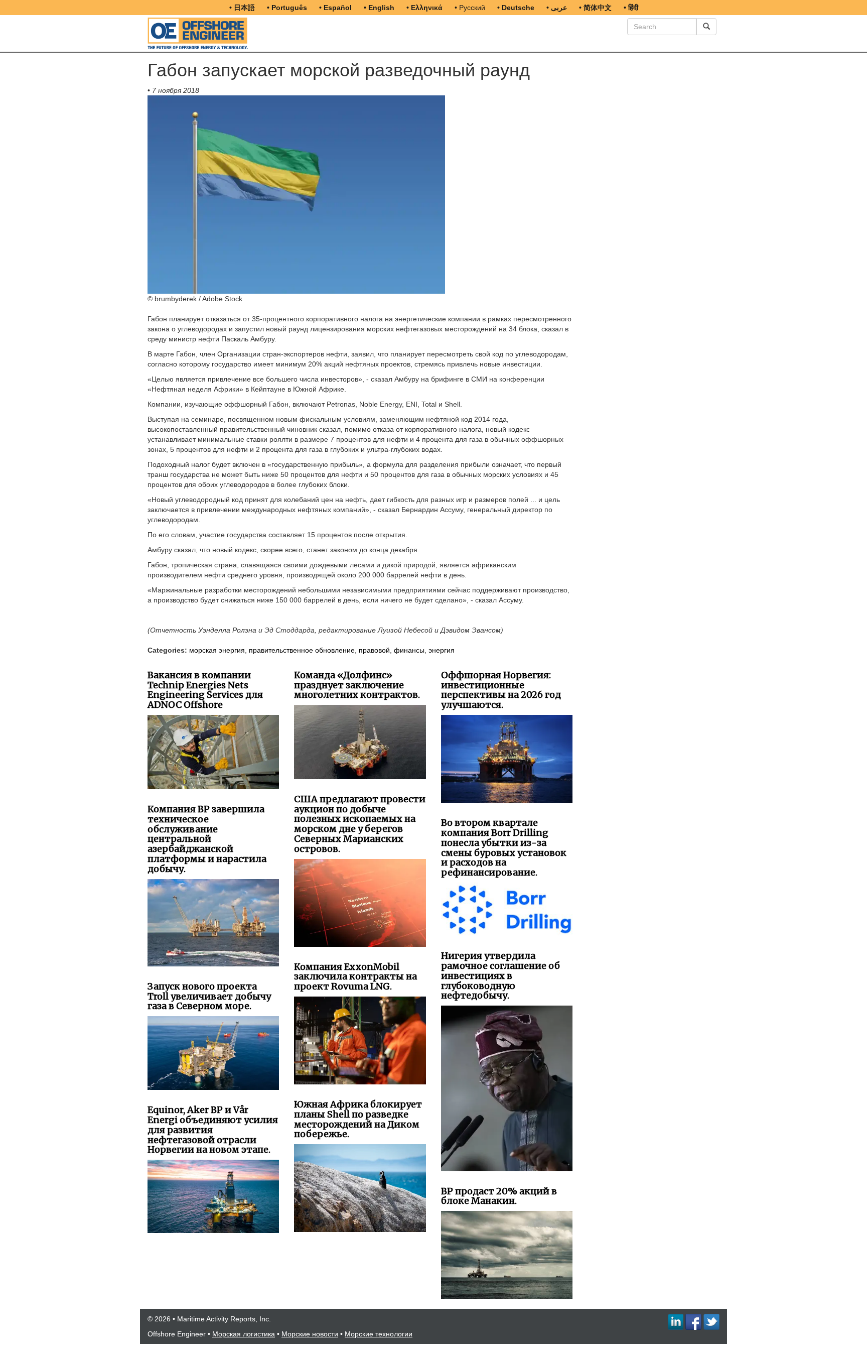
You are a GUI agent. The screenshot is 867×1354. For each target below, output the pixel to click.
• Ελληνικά (424, 8)
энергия (441, 650)
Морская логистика (243, 1334)
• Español (335, 8)
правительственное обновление (302, 650)
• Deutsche (515, 8)
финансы (409, 650)
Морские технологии (378, 1334)
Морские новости (309, 1334)
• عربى (556, 8)
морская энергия (217, 650)
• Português (287, 8)
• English (379, 8)
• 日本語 (242, 8)
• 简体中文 (595, 8)
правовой (374, 650)
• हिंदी (631, 8)
